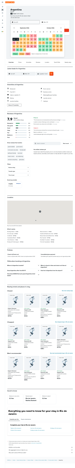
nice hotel (20, 153)
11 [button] (31, 39)
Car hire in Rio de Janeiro (36, 428)
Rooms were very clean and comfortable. (45, 124)
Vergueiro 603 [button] (27, 310)
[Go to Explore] (2, 20)
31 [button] (61, 50)
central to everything (12, 159)
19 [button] (35, 43)
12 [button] (35, 39)
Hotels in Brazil (30, 460)
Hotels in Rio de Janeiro (16, 430)
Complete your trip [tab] (14, 419)
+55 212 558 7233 (15, 17)
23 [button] (24, 46)
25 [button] (31, 46)
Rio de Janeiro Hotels (52, 460)
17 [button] (28, 43)
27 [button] (14, 50)
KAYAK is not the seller (14, 447)
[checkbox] (14, 185)
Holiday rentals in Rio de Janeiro (37, 430)
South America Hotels (21, 460)
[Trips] (2, 27)
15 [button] (21, 43)
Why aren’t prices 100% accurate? (17, 452)
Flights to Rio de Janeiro (16, 428)
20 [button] (14, 46)
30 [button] (24, 50)
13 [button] (14, 43)
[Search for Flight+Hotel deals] (2, 16)
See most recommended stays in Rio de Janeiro (61, 353)
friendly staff (22, 150)
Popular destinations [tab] (26, 419)
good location (19, 146)
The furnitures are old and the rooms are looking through (49, 130)
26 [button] (35, 46)
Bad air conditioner (40, 132)
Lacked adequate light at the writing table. (45, 134)
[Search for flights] (2, 6)
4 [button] (31, 36)
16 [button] (24, 43)
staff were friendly (12, 153)
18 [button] (31, 43)
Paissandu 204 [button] (60, 310)
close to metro (11, 156)
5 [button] (43, 39)
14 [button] (17, 43)
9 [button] (24, 39)
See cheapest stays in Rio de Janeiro (64, 322)
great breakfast (11, 146)
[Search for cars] (2, 12)
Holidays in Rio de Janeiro (56, 428)
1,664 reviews (20, 13)
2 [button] (24, 36)
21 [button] (17, 46)
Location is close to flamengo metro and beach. (46, 122)
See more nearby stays (67, 290)
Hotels (14, 460)
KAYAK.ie (9, 460)
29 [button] (21, 50)
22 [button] (21, 46)
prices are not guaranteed (36, 443)
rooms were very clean (13, 150)
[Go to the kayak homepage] (9, 2)
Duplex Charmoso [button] (12, 308)
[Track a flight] (2, 23)
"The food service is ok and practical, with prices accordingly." (49, 120)
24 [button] (28, 46)
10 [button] (28, 39)
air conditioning (19, 156)
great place (21, 159)
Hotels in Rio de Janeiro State (41, 460)
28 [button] (17, 50)
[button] (2, 2)
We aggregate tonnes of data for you (18, 450)
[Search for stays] (2, 9)
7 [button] (17, 39)
